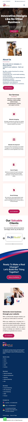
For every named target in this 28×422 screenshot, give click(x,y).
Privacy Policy (6, 415)
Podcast (5, 395)
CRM (5, 365)
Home (5, 358)
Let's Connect (8, 87)
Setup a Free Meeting (14, 277)
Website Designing (8, 373)
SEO (5, 381)
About (5, 360)
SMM (5, 393)
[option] (14, 237)
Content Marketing (8, 387)
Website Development (8, 375)
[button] (4, 238)
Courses (5, 363)
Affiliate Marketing (8, 379)
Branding (6, 377)
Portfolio (5, 367)
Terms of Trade (13, 415)
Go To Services (14, 211)
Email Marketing (7, 391)
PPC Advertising (7, 389)
